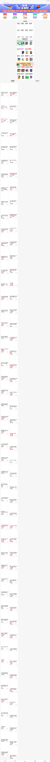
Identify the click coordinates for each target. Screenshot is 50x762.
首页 (5, 761)
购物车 (35, 761)
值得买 (25, 761)
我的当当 (45, 761)
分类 (15, 761)
